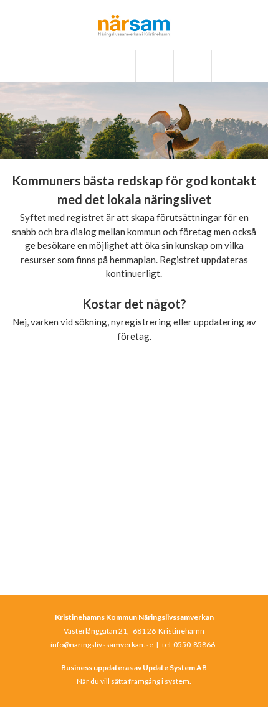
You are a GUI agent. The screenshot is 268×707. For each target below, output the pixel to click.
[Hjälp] (191, 66)
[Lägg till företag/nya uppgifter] (153, 66)
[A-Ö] (77, 66)
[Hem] (39, 66)
